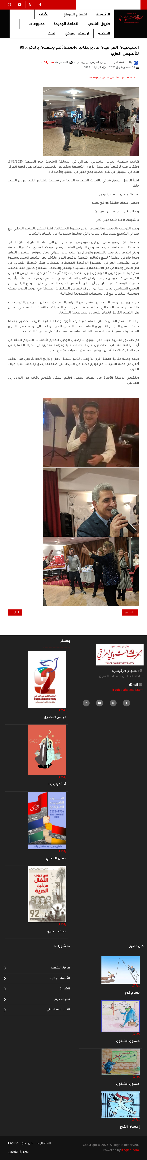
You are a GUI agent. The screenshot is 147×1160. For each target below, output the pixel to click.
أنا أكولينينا (57, 784)
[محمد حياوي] (47, 894)
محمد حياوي (56, 931)
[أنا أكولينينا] (47, 750)
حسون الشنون (128, 1041)
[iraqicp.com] (129, 18)
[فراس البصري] (47, 679)
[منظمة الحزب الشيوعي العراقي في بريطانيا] (136, 63)
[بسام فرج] (120, 970)
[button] (72, 14)
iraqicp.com (130, 1150)
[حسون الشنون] (120, 1016)
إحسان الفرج (130, 1127)
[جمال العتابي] (47, 821)
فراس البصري (55, 717)
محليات (49, 62)
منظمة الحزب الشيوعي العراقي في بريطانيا (112, 78)
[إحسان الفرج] (120, 1104)
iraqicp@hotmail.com (128, 690)
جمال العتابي (56, 858)
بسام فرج (132, 993)
